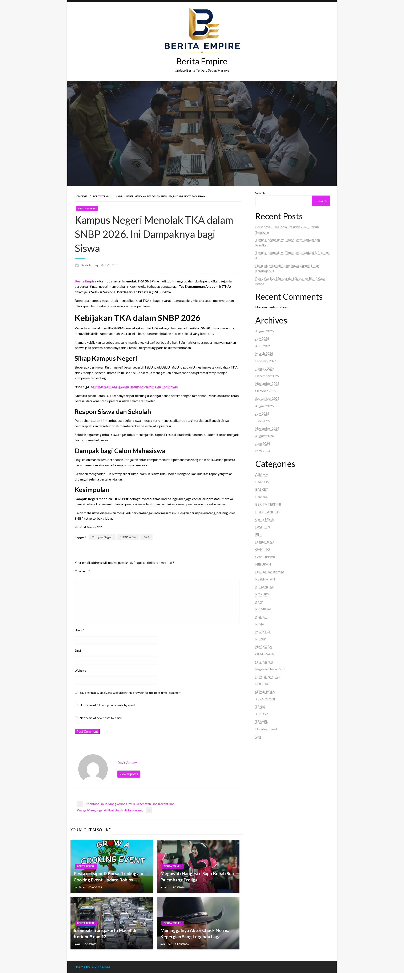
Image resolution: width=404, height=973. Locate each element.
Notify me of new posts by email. (101, 718)
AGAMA (261, 474)
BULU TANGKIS (267, 512)
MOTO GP (263, 632)
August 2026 (264, 331)
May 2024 (262, 451)
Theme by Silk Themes (92, 967)
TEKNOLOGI (265, 699)
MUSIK (260, 639)
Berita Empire (202, 61)
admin (164, 887)
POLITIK (261, 684)
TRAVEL (261, 721)
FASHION (262, 527)
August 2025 (264, 406)
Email (79, 650)
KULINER (262, 617)
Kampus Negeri (102, 537)
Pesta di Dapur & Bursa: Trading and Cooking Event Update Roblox (109, 876)
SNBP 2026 (128, 537)
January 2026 (265, 368)
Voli (258, 737)
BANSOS (262, 482)
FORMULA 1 (264, 542)
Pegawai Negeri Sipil (270, 669)
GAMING (262, 549)
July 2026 (262, 338)
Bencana (261, 497)
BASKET (261, 489)
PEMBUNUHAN (267, 677)
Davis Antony (90, 265)
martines (80, 887)
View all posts (129, 774)
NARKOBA (263, 646)
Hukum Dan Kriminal (270, 572)
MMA (259, 624)
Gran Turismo (265, 557)
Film (258, 534)
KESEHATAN (265, 579)
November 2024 (267, 428)
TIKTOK (261, 714)
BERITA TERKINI (101, 196)
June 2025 (262, 421)
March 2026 (264, 353)
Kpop (259, 602)
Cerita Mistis (264, 519)
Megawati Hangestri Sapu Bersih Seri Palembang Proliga (197, 876)
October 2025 (265, 391)
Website (80, 670)
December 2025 (267, 376)
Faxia (77, 944)
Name (79, 630)
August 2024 (264, 436)
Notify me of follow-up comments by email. (107, 705)
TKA (146, 537)
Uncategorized (266, 729)
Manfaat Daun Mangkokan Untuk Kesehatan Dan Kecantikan (134, 387)
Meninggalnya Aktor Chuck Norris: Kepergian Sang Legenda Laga (194, 933)
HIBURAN (263, 564)
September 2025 (267, 398)
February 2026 (265, 361)
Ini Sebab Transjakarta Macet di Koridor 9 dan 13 (105, 933)
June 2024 (262, 443)
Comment (82, 571)
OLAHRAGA (264, 654)
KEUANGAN (265, 587)
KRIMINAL (263, 609)
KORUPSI (262, 594)
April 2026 (263, 346)
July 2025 (262, 413)
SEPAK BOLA (265, 691)
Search (260, 193)
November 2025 (267, 383)
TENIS (260, 706)
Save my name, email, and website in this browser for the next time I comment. (131, 692)
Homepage (81, 196)
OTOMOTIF (264, 662)
